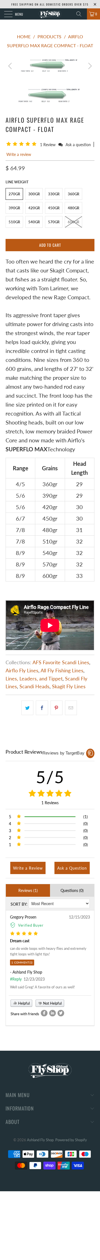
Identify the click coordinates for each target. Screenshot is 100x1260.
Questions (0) (72, 890)
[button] (22, 144)
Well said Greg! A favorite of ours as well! (42, 987)
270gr (14, 194)
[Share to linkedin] (52, 1013)
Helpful (23, 1003)
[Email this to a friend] (71, 708)
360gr (73, 194)
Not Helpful (52, 1003)
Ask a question (78, 144)
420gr (34, 208)
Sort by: (19, 904)
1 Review (48, 144)
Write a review (18, 154)
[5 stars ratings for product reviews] (50, 794)
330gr (53, 194)
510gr (14, 222)
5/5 (50, 777)
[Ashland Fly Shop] (50, 14)
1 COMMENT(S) (22, 962)
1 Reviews (50, 802)
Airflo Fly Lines (22, 670)
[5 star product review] (24, 933)
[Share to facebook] (44, 1013)
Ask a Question (72, 868)
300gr (34, 194)
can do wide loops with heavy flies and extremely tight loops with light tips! (48, 951)
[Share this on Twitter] (27, 708)
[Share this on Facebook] (42, 708)
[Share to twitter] (61, 1013)
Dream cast (19, 940)
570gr (53, 222)
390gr (14, 208)
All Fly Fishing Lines (62, 670)
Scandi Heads (34, 686)
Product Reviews (24, 752)
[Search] (81, 13)
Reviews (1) (28, 890)
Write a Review (28, 868)
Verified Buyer (31, 925)
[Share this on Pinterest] (56, 708)
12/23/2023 (34, 979)
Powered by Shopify (71, 1140)
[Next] (89, 66)
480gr (73, 208)
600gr (73, 222)
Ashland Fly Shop (40, 1140)
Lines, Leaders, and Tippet (34, 678)
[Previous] (10, 66)
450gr (53, 208)
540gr (34, 222)
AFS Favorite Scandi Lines (60, 662)
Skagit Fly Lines (69, 686)
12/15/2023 (79, 917)
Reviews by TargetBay (63, 753)
